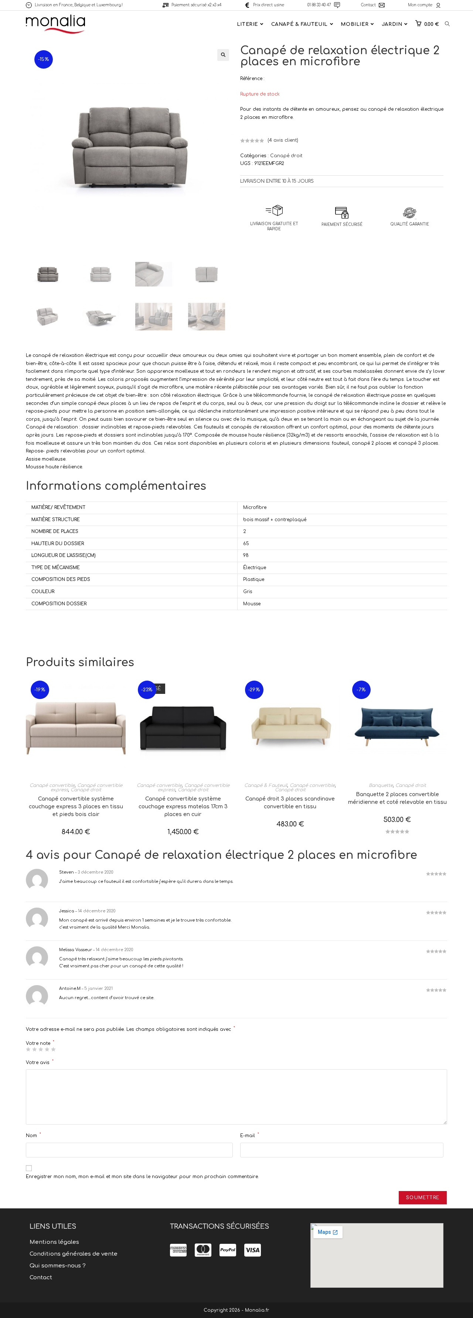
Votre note (40, 1043)
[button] (223, 55)
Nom (33, 1135)
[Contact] (382, 5)
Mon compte (420, 5)
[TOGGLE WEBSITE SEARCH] (447, 24)
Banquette (381, 785)
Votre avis (40, 1062)
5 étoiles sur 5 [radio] (53, 1049)
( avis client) (283, 140)
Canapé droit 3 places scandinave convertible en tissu (290, 802)
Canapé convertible (52, 785)
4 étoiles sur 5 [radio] (47, 1049)
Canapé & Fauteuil (265, 785)
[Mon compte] (438, 5)
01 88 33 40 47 (319, 5)
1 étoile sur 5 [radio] (28, 1049)
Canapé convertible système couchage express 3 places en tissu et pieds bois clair (76, 806)
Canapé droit (286, 155)
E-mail (249, 1135)
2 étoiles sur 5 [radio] (34, 1049)
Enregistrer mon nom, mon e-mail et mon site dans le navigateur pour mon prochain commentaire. (142, 1176)
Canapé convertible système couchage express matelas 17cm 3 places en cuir (183, 806)
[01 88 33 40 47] (337, 5)
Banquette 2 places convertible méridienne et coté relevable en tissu (397, 798)
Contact (368, 5)
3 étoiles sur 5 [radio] (40, 1049)
